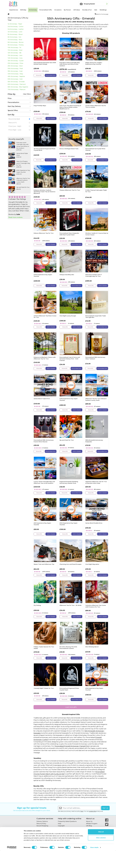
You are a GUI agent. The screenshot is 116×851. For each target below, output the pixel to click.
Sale (95, 10)
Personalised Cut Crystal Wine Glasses (95, 149)
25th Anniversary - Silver (15, 66)
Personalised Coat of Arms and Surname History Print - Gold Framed (70, 359)
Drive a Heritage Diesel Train (69, 148)
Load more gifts (71, 707)
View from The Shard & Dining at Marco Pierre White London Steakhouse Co (70, 107)
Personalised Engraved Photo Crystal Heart (69, 689)
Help (59, 823)
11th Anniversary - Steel (15, 50)
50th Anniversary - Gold (15, 79)
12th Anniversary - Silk (14, 53)
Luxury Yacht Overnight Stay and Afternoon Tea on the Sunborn (44, 482)
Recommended (14, 119)
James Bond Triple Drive (42, 398)
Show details (94, 847)
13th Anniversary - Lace (15, 55)
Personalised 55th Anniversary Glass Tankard (95, 358)
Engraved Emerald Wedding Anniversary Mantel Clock (69, 482)
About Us (89, 821)
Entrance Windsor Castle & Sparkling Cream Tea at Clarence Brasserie (44, 191)
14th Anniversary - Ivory (15, 58)
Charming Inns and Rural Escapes (70, 564)
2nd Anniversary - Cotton (15, 26)
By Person (67, 10)
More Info (39, 75)
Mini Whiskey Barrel (92, 646)
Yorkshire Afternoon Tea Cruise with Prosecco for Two (95, 606)
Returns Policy (41, 823)
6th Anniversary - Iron (14, 37)
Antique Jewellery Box (67, 274)
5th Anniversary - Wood (15, 34)
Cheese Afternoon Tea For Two (70, 190)
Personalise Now (50, 75)
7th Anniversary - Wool (15, 39)
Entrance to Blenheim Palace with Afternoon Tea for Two (45, 358)
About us (90, 819)
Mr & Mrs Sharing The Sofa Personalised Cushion (68, 647)
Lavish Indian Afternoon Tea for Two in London (95, 106)
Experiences (13, 10)
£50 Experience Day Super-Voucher (42, 523)
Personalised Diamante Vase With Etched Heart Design (45, 63)
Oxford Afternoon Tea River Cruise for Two (45, 316)
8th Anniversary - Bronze (15, 42)
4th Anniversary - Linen (15, 32)
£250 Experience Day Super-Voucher (69, 399)
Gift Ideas (76, 10)
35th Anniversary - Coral (15, 71)
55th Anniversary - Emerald (16, 81)
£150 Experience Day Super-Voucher (94, 689)
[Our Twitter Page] (106, 824)
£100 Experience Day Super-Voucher (69, 523)
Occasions (57, 10)
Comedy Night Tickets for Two (44, 688)
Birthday (23, 10)
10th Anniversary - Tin (14, 47)
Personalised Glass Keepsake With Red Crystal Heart (69, 233)
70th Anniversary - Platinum (16, 89)
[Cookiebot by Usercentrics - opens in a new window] (12, 847)
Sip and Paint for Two (67, 440)
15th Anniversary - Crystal (15, 60)
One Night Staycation (92, 564)
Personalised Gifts (45, 10)
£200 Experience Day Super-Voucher (43, 275)
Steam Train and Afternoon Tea (44, 564)
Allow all (101, 832)
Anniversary (33, 10)
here (82, 811)
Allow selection (101, 838)
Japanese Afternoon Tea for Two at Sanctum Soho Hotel (96, 482)
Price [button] (9, 98)
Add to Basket (77, 75)
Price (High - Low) (14, 130)
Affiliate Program (91, 823)
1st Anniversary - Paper (15, 24)
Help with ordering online (69, 819)
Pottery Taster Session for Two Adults (44, 647)
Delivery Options (42, 821)
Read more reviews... (15, 217)
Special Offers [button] (13, 110)
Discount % (12, 122)
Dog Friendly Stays (40, 105)
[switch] (52, 847)
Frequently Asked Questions (67, 821)
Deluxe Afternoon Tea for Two (43, 233)
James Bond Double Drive (93, 523)
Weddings (103, 10)
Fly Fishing (37, 605)
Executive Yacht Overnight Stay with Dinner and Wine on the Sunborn (70, 64)
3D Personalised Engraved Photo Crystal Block (44, 149)
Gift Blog (89, 826)
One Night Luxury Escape (68, 315)
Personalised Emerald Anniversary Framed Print (72, 746)
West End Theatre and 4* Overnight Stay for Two (93, 275)
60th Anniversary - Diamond (16, 84)
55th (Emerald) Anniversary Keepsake (94, 440)
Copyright (61, 826)
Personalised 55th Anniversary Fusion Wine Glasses (44, 440)
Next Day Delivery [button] (14, 106)
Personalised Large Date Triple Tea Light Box (95, 316)
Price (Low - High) (14, 126)
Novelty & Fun (87, 10)
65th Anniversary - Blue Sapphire (18, 87)
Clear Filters (27, 94)
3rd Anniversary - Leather (16, 29)
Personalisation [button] (13, 102)
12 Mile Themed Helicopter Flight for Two (96, 190)
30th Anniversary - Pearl (15, 68)
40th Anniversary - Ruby (15, 74)
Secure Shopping (42, 826)
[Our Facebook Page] (106, 820)
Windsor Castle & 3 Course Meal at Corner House (96, 233)
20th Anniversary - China (15, 63)
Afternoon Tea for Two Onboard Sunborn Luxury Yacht (95, 399)
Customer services (45, 819)
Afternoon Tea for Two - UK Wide (70, 605)
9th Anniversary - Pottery (16, 45)
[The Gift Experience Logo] (17, 4)
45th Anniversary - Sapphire (16, 76)
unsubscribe (92, 811)
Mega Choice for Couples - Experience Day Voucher (94, 63)
